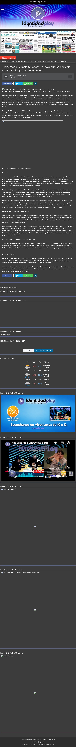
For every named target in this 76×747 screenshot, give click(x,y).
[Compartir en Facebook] (7, 83)
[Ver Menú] (2, 9)
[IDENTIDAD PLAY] (38, 16)
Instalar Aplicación (39, 2)
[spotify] (40, 742)
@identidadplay (5, 334)
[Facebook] (33, 742)
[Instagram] (35, 742)
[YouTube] (38, 742)
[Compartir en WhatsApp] (28, 83)
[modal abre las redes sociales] (35, 83)
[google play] (43, 742)
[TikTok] (37, 742)
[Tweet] (19, 83)
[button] (73, 42)
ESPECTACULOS (10, 61)
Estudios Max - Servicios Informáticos (44, 739)
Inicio (3, 61)
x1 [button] (70, 76)
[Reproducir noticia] (6, 77)
